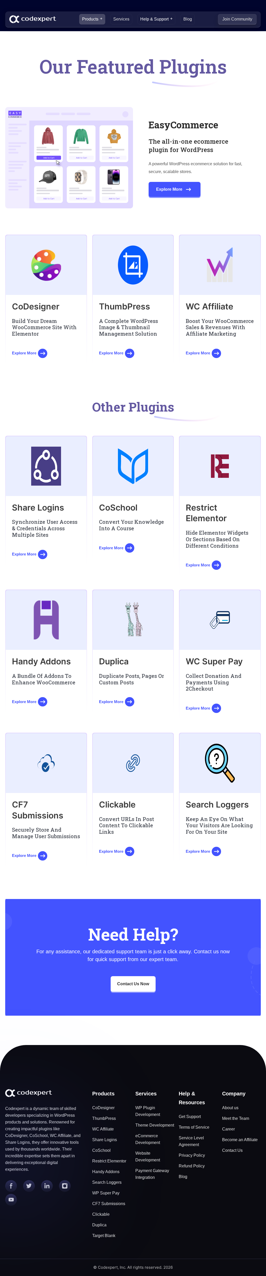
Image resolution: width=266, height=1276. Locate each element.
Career (228, 1129)
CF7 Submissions (108, 1203)
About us (230, 1108)
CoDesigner (103, 1108)
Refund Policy (192, 1166)
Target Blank (103, 1235)
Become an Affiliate (240, 1140)
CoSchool (101, 1150)
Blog (187, 19)
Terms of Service (194, 1127)
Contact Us (232, 1150)
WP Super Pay (105, 1193)
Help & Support (154, 19)
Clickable (101, 1214)
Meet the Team (235, 1118)
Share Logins (104, 1140)
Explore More (169, 189)
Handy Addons (105, 1171)
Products (90, 19)
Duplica (99, 1225)
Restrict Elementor (109, 1161)
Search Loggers (107, 1182)
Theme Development (154, 1125)
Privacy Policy (192, 1155)
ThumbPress (104, 1118)
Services (121, 19)
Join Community (237, 19)
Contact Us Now (133, 984)
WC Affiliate (103, 1129)
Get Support (190, 1116)
